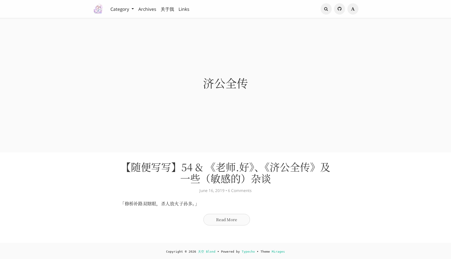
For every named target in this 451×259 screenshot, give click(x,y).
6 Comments (240, 190)
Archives (147, 9)
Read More (226, 219)
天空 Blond (206, 251)
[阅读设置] (353, 9)
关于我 (167, 9)
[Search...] (326, 9)
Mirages (278, 251)
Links (184, 9)
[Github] (339, 9)
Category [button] (120, 9)
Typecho (248, 251)
